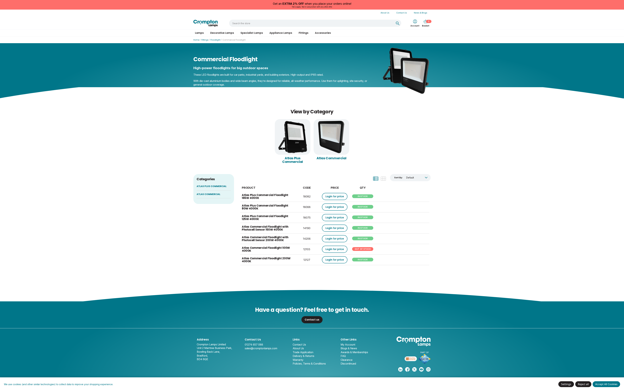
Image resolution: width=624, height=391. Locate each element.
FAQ (343, 356)
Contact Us (401, 13)
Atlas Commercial (331, 158)
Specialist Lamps (251, 33)
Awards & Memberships (354, 352)
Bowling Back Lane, (208, 351)
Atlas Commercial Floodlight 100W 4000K (266, 249)
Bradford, (202, 355)
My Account (348, 344)
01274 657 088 (254, 344)
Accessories (323, 33)
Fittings (303, 33)
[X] (414, 369)
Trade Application (303, 352)
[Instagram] (428, 369)
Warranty (298, 359)
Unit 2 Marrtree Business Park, (214, 348)
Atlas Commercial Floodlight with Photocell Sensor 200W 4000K (265, 238)
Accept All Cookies (606, 384)
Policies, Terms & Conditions (309, 363)
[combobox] (311, 23)
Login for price (334, 196)
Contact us (312, 319)
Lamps (199, 33)
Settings (566, 384)
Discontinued (348, 363)
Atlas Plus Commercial (292, 160)
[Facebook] (407, 369)
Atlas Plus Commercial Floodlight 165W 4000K (265, 196)
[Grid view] (383, 179)
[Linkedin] (400, 369)
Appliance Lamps (280, 33)
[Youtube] (421, 369)
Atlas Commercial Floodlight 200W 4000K (266, 259)
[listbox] (417, 177)
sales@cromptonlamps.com (261, 348)
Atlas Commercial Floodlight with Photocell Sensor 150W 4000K (265, 228)
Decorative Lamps (222, 33)
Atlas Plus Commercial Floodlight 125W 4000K (265, 217)
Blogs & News (349, 348)
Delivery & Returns (303, 356)
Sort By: (398, 177)
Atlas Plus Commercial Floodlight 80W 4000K (265, 207)
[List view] (375, 179)
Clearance (346, 359)
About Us (385, 13)
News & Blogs (420, 13)
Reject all (583, 384)
